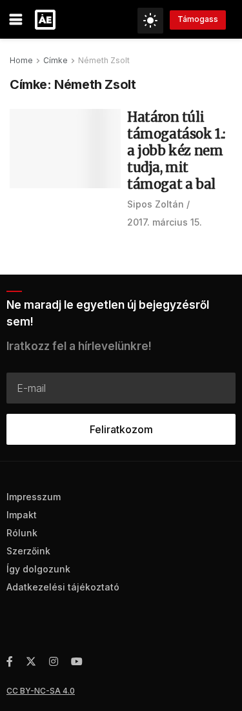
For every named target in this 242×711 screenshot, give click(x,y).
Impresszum (33, 496)
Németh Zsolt (104, 60)
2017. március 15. (164, 222)
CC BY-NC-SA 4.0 (40, 691)
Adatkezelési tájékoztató (62, 586)
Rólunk (21, 532)
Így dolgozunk (38, 568)
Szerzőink (28, 550)
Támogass (197, 19)
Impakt (21, 514)
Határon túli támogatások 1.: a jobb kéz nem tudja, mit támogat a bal (176, 150)
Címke (55, 60)
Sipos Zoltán (155, 204)
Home (21, 60)
